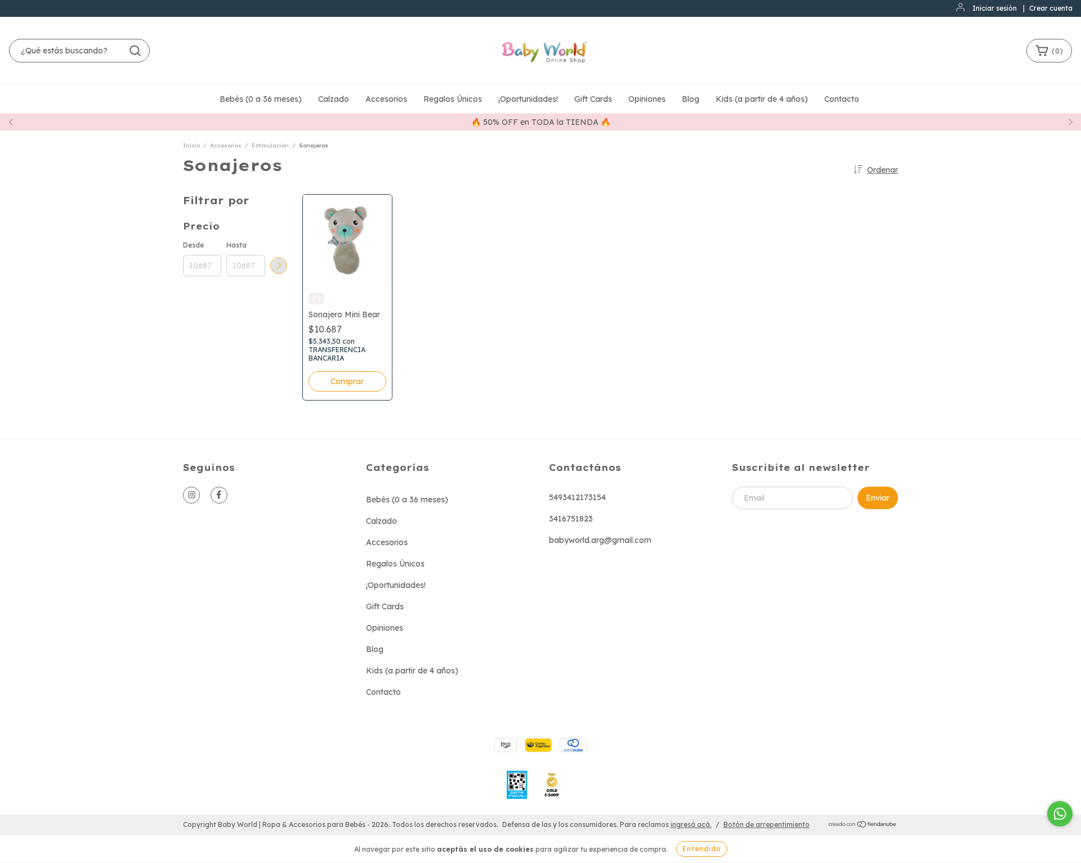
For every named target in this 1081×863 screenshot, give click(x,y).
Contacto (841, 99)
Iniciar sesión (994, 8)
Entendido (701, 848)
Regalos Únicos (452, 99)
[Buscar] (135, 51)
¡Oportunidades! (528, 99)
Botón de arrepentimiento (766, 824)
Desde (193, 245)
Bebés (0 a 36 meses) (261, 99)
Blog (690, 99)
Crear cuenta (1051, 8)
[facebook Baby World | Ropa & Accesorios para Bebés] (219, 495)
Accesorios (386, 99)
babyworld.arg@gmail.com (600, 540)
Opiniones (646, 99)
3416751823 (571, 519)
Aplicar (278, 265)
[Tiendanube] (863, 825)
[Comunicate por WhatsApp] (1060, 813)
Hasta (236, 245)
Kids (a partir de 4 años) (762, 99)
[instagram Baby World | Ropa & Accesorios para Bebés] (191, 495)
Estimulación (270, 145)
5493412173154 (577, 497)
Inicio (191, 145)
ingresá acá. (691, 824)
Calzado (333, 99)
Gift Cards (593, 99)
